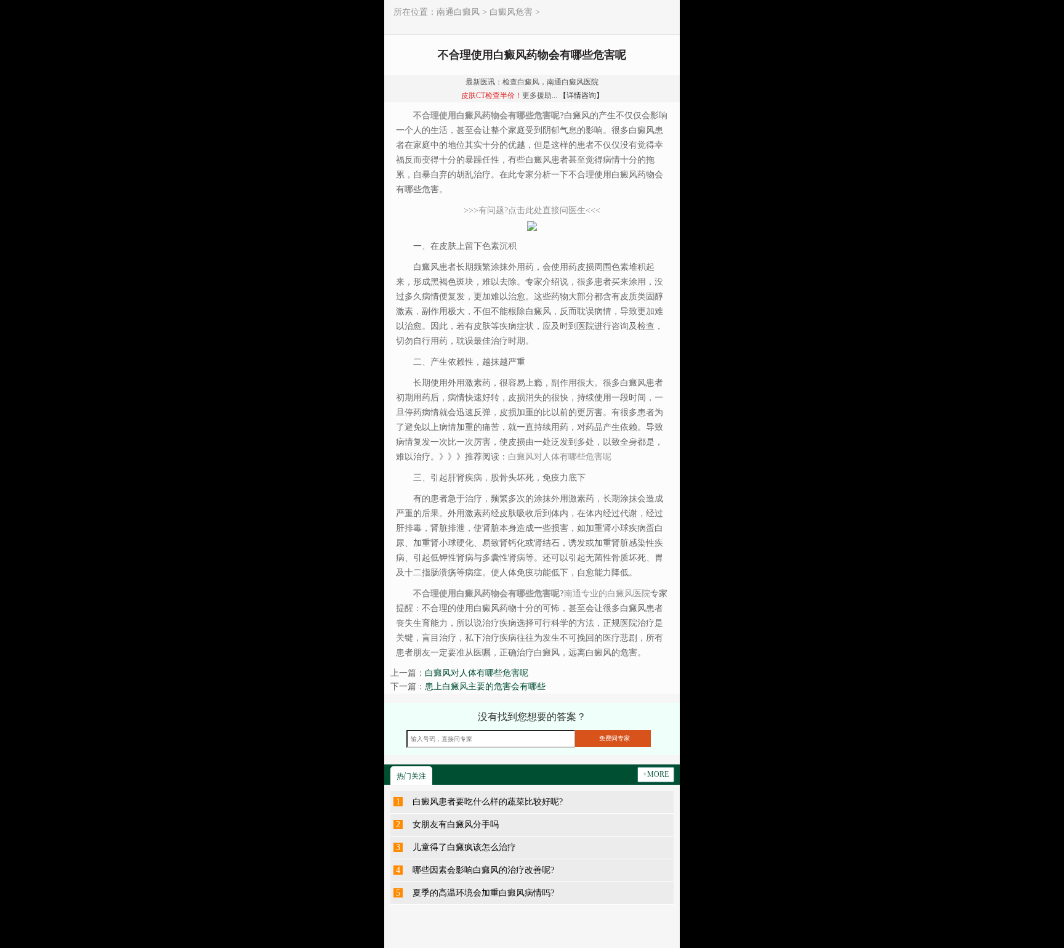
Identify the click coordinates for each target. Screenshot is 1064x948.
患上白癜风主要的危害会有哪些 (485, 686)
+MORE (656, 774)
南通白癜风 (458, 12)
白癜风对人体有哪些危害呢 (476, 673)
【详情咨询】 (581, 95)
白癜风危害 (511, 12)
